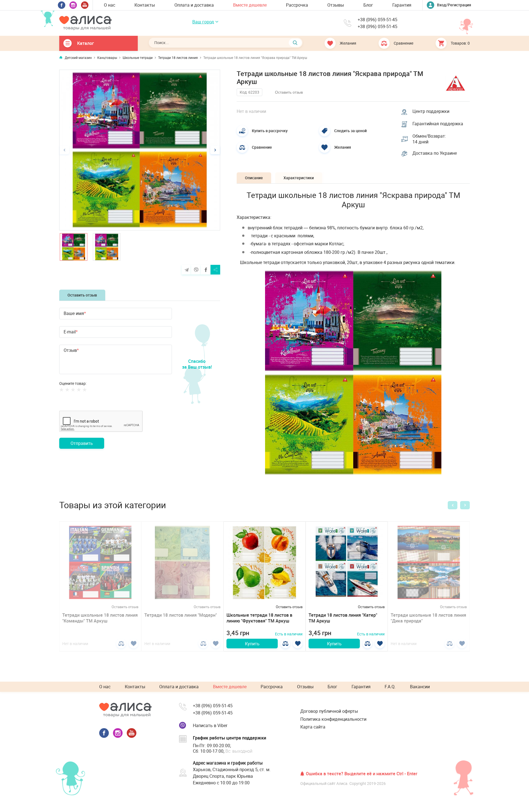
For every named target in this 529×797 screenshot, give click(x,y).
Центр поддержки (430, 111)
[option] (140, 150)
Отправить (82, 443)
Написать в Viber (210, 725)
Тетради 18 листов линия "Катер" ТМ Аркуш (343, 618)
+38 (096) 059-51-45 (377, 20)
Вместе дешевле (250, 5)
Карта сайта (312, 727)
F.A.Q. (390, 687)
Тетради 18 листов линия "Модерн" (180, 615)
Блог (368, 5)
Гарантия (401, 5)
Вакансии (420, 687)
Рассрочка (297, 5)
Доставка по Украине (434, 153)
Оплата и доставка (194, 5)
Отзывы (335, 5)
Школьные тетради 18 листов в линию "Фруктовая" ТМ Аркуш (259, 618)
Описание (254, 177)
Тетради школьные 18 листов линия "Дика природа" (428, 618)
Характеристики (299, 177)
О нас (109, 5)
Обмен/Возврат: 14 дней (429, 139)
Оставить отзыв (82, 295)
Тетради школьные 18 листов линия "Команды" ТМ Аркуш (100, 618)
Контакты (144, 5)
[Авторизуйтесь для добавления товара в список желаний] (133, 643)
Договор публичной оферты (329, 711)
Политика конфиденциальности (333, 719)
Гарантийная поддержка (437, 124)
